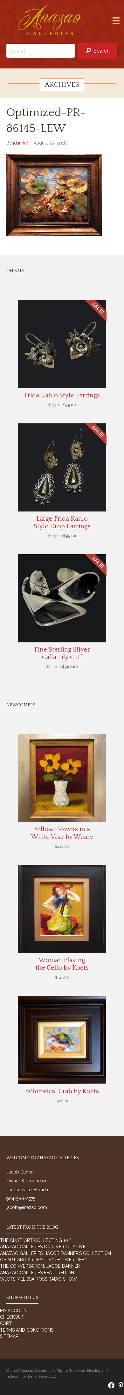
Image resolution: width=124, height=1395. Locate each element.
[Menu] (116, 21)
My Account (15, 1310)
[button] (98, 51)
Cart (6, 1323)
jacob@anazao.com (26, 1207)
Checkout (12, 1317)
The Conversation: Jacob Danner (40, 1266)
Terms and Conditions (26, 1330)
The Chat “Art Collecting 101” (36, 1240)
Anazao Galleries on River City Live (43, 1246)
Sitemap (9, 1336)
